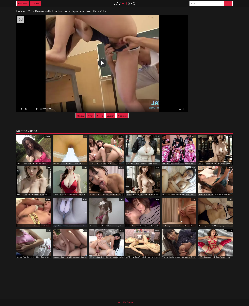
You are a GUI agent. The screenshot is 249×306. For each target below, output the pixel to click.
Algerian (80, 116)
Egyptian (110, 116)
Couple (100, 116)
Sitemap (130, 302)
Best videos (22, 3)
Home (118, 302)
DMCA (123, 302)
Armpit (90, 116)
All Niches (35, 3)
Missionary (122, 116)
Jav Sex (124, 3)
